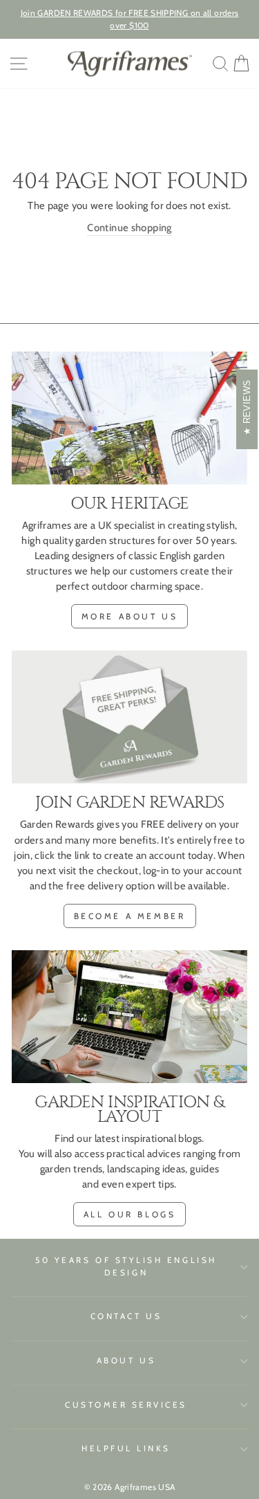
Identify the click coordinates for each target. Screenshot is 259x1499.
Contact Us (126, 1316)
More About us (129, 616)
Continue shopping (129, 227)
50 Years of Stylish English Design (125, 1266)
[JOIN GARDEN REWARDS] (129, 717)
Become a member (130, 916)
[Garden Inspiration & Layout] (129, 1016)
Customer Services (126, 1405)
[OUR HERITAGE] (129, 418)
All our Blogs (130, 1214)
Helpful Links (126, 1448)
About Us (126, 1360)
